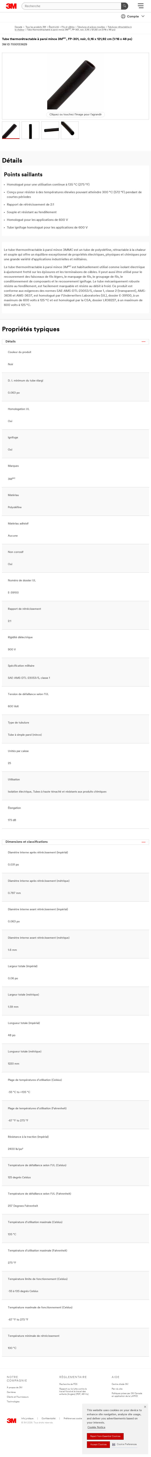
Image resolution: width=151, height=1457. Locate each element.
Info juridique (27, 1419)
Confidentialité (48, 1419)
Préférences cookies (73, 1419)
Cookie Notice (96, 1427)
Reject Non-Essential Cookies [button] (105, 1436)
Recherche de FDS (68, 1384)
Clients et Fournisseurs (18, 1397)
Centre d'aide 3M (120, 1384)
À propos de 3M (14, 1388)
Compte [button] (133, 16)
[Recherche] (124, 6)
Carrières (11, 1392)
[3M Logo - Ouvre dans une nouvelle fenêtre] (11, 6)
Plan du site (117, 1389)
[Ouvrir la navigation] (141, 7)
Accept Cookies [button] (98, 1444)
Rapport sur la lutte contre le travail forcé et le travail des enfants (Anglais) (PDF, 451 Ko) (73, 1392)
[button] (124, 1444)
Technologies (13, 1402)
